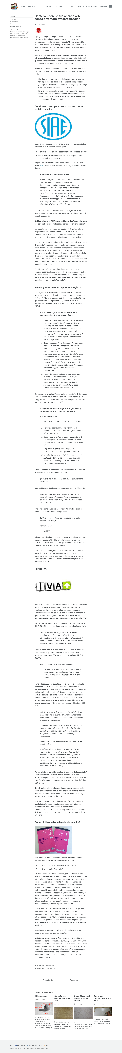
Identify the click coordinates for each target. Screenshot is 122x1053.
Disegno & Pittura (27, 6)
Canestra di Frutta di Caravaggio (20, 32)
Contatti (69, 6)
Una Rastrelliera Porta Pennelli (19, 37)
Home (48, 6)
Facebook (14, 19)
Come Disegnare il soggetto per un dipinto (82, 998)
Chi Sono (59, 6)
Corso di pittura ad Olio (87, 6)
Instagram (14, 21)
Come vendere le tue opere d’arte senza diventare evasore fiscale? (58, 17)
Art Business (50, 965)
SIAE (41, 165)
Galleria (103, 6)
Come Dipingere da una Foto (18, 33)
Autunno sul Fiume (15, 30)
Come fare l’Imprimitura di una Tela (102, 998)
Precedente (48, 980)
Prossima (74, 980)
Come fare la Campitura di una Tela (62, 998)
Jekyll (35, 1048)
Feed (47, 1045)
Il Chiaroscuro (41, 996)
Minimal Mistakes (43, 1048)
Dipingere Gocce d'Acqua (17, 35)
